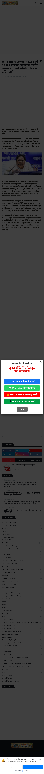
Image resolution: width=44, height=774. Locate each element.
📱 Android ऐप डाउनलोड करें (22, 401)
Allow (33, 767)
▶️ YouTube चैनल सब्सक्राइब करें (22, 394)
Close (22, 409)
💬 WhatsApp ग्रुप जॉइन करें (22, 388)
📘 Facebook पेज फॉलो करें (22, 381)
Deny (11, 767)
